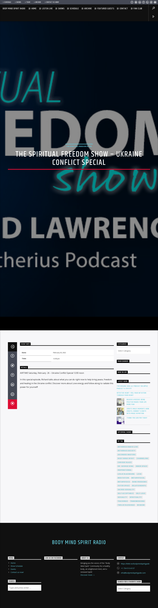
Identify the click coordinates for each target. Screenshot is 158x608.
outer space (124, 508)
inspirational (125, 493)
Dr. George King (125, 489)
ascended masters (126, 477)
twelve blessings (126, 528)
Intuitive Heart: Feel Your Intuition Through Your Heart (131, 416)
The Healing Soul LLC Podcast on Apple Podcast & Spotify (132, 410)
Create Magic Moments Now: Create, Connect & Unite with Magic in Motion (138, 433)
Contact (124, 8)
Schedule (7, 2)
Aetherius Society (126, 473)
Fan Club (138, 8)
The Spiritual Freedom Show (79, 157)
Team (28, 2)
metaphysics (124, 504)
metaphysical (138, 501)
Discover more (86, 598)
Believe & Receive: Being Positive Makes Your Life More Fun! (137, 424)
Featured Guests (105, 8)
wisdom (141, 528)
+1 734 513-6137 (128, 591)
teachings (123, 524)
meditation (123, 501)
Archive (38, 2)
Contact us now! (52, 2)
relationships (139, 508)
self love (140, 516)
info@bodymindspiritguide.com (133, 595)
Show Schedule (17, 589)
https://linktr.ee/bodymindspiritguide (135, 586)
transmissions (137, 524)
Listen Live (47, 8)
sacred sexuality (126, 512)
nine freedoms (139, 504)
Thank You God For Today (137, 440)
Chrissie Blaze (125, 485)
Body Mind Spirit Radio (14, 8)
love (139, 497)
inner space (141, 489)
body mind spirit (126, 481)
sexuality (122, 520)
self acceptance (126, 516)
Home (34, 8)
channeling (142, 481)
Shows (18, 2)
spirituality (136, 520)
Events (13, 592)
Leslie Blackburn (126, 497)
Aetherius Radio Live (128, 469)
